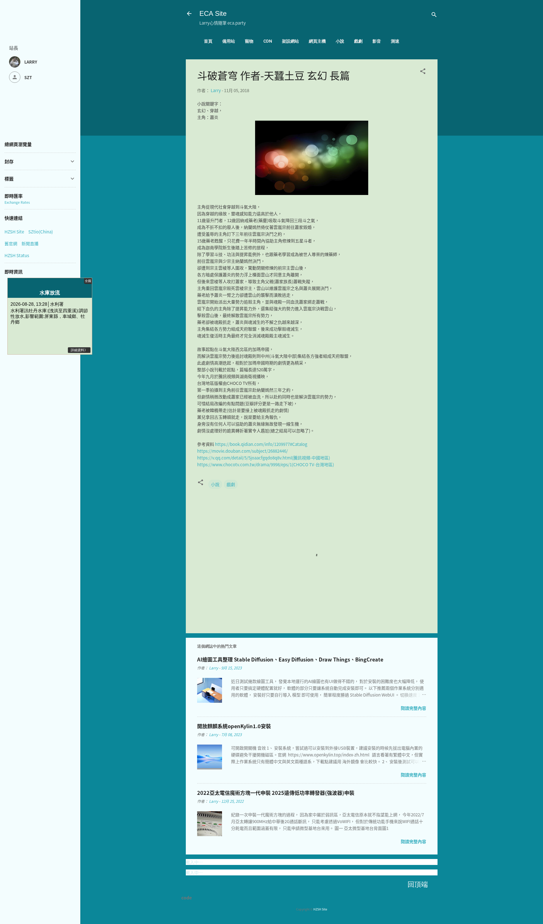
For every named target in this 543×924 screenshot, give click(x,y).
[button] (422, 72)
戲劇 (358, 41)
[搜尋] (434, 15)
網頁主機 (317, 41)
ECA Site (213, 13)
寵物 (249, 41)
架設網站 (290, 41)
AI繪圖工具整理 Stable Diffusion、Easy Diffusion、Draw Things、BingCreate (290, 659)
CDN (267, 41)
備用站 (228, 41)
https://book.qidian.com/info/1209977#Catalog (261, 444)
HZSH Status (17, 255)
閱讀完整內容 (413, 708)
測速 (395, 41)
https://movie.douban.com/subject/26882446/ (242, 451)
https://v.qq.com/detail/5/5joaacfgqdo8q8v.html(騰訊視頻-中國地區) (263, 458)
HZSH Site (320, 909)
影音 (376, 41)
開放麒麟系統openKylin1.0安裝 (234, 726)
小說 (340, 41)
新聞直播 (29, 243)
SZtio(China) (40, 232)
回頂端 (418, 884)
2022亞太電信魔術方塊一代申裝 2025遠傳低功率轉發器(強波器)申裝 (275, 792)
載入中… (194, 862)
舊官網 (11, 243)
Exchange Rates (17, 202)
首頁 (208, 41)
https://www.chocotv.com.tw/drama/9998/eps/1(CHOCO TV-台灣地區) (265, 464)
